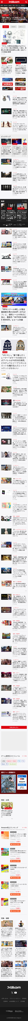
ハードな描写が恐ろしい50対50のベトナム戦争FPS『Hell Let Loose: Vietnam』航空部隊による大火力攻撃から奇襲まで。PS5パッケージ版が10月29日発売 (20, 177)
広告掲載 (22, 1001)
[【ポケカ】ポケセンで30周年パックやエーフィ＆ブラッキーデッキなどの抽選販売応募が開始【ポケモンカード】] (6, 244)
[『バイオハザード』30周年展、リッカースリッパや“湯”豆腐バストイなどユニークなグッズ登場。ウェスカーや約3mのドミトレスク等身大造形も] (6, 441)
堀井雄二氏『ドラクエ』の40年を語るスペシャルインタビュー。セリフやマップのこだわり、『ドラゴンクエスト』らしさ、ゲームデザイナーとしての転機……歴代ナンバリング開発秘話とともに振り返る (20, 932)
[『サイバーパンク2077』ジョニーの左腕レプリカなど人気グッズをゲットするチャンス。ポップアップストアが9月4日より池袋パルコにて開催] (6, 256)
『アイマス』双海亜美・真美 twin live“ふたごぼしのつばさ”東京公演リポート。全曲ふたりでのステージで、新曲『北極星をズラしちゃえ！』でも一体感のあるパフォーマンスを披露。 (20, 677)
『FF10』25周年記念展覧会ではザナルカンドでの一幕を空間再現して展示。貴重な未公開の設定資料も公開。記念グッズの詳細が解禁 (13, 49)
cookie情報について (14, 1001)
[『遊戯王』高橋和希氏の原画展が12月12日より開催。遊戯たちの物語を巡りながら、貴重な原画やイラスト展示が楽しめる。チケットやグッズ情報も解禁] (6, 557)
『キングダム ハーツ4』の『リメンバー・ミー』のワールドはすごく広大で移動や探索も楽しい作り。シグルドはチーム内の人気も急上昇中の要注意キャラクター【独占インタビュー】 (21, 952)
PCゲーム (18, 5)
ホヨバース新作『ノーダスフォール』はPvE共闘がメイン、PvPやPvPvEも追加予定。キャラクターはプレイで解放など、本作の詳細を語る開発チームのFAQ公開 (20, 418)
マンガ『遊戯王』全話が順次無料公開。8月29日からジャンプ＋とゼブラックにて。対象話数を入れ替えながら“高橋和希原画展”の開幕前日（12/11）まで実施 (20, 101)
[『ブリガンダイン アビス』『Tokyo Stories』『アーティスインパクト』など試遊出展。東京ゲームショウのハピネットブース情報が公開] (6, 544)
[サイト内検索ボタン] (26, 2)
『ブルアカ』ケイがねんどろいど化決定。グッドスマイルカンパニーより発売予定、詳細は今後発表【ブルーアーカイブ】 (20, 379)
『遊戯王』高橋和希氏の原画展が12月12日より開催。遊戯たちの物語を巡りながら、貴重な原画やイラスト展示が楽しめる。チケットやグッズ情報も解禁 (20, 560)
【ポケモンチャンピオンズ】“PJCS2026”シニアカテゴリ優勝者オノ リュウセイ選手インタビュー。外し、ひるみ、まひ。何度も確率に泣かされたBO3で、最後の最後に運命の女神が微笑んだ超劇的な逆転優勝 (20, 330)
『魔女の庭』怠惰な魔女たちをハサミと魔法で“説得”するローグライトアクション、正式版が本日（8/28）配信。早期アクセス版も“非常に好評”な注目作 (20, 114)
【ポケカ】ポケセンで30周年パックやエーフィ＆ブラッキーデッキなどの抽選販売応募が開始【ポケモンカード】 (20, 246)
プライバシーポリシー (15, 998)
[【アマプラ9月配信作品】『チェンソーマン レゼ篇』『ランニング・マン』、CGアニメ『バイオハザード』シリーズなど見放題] (6, 570)
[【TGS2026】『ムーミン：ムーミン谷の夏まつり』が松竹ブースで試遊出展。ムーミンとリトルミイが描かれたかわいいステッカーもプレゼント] (6, 269)
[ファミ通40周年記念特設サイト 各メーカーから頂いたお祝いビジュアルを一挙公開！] (6, 583)
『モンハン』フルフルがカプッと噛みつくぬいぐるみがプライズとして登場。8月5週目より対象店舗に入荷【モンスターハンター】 (6, 69)
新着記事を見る (14, 727)
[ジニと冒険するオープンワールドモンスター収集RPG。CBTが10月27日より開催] (6, 480)
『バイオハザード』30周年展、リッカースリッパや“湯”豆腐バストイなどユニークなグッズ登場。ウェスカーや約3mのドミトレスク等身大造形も (20, 444)
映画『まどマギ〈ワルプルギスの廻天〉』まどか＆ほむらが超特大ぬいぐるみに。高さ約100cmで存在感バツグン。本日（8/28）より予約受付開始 (20, 234)
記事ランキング (22, 26)
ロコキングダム (18, 478)
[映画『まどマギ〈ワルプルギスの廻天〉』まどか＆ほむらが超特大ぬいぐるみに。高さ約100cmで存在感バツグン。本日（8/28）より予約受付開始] (6, 231)
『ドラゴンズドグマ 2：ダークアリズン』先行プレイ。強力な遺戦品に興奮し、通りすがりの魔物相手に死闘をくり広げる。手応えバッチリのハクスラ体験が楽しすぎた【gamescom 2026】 (6, 150)
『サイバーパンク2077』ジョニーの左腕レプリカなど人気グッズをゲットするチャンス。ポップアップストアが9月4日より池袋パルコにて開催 (20, 258)
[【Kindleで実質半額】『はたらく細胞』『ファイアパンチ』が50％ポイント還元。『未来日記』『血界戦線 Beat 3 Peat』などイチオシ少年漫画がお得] (6, 623)
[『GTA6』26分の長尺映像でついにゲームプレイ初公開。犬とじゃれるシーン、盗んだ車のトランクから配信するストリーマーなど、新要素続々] (6, 649)
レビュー (4, 144)
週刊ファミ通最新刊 (8, 772)
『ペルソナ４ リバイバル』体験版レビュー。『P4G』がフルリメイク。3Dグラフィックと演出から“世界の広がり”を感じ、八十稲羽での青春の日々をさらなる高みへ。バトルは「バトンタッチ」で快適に (17, 150)
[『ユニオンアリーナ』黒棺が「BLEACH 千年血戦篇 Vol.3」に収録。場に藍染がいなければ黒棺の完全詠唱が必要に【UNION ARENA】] (6, 282)
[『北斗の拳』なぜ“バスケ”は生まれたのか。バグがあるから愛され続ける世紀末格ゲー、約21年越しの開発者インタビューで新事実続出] (14, 15)
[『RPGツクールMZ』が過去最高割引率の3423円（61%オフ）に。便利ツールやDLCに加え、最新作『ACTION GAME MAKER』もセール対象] (14, 299)
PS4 (23, 761)
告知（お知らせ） (16, 594)
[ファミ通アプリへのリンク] (9, 1011)
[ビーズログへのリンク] (19, 1011)
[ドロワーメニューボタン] (2, 2)
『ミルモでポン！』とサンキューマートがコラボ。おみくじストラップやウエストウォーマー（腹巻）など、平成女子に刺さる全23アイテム (20, 508)
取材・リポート (16, 672)
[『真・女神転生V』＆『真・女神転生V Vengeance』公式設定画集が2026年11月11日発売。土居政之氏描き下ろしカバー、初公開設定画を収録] (6, 597)
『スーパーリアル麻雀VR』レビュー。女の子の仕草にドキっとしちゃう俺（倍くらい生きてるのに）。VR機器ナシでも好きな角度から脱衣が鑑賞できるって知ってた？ (7, 932)
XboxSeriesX (13, 764)
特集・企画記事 (16, 516)
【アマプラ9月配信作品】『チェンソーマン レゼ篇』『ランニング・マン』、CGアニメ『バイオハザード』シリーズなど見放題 (20, 573)
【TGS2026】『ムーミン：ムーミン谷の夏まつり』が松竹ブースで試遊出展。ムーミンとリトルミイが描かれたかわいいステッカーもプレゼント (20, 271)
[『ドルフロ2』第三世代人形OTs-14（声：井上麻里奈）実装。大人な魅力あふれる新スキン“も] (6, 531)
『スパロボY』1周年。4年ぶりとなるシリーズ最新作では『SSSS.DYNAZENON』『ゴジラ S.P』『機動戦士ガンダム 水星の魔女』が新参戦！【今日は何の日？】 (20, 703)
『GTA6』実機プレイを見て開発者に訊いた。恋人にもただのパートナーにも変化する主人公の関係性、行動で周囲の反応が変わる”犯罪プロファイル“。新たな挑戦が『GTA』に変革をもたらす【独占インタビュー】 (20, 664)
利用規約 (24, 998)
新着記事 (13, 26)
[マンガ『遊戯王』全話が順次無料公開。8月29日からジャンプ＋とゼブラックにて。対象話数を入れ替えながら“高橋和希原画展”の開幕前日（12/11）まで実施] (6, 98)
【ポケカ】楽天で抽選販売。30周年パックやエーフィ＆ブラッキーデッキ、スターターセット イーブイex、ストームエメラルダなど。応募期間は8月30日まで (7, 952)
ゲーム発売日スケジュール (10, 756)
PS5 (14, 5)
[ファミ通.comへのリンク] (14, 2)
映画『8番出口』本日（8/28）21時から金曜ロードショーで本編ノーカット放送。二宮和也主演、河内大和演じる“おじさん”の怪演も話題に (20, 457)
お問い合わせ (5, 998)
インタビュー (5, 15)
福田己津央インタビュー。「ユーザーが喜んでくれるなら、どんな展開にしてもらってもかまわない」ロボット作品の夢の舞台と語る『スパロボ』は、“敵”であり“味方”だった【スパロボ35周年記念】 (20, 972)
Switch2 (6, 5)
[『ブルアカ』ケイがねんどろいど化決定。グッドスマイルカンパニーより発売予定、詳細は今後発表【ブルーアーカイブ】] (6, 376)
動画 (2, 201)
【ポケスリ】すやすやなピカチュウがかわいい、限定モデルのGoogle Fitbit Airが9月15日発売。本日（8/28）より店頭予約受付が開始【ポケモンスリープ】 (20, 431)
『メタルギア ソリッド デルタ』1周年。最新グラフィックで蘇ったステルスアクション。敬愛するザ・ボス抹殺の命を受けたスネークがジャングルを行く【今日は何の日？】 (20, 690)
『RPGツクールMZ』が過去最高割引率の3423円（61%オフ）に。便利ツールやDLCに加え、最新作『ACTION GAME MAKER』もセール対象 (13, 314)
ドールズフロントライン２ (20, 529)
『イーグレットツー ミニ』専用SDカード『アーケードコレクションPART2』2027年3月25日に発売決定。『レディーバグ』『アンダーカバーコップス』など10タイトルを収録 (20, 716)
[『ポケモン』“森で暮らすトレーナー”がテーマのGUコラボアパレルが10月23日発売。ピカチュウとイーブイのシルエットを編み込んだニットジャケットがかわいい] (14, 345)
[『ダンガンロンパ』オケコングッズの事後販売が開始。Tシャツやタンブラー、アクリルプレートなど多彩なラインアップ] (6, 492)
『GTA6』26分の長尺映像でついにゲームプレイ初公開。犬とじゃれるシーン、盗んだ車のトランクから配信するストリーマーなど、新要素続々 (20, 651)
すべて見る (24, 201)
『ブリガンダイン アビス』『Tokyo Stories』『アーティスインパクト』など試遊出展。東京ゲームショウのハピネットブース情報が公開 (20, 547)
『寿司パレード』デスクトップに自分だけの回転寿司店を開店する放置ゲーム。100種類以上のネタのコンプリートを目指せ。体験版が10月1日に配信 (21, 69)
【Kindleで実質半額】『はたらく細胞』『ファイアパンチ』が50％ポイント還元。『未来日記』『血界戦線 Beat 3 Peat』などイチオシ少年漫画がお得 (20, 625)
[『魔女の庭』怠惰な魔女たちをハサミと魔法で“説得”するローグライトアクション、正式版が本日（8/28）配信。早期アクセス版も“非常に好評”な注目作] (6, 111)
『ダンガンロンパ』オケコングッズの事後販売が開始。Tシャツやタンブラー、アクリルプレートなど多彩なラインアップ (20, 495)
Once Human (17, 400)
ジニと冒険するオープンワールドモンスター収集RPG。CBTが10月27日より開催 (20, 482)
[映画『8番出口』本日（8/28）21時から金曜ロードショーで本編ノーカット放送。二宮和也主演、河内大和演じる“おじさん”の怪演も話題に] (6, 454)
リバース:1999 (8, 808)
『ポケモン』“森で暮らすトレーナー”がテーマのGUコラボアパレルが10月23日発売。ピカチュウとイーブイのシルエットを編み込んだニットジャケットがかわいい (13, 361)
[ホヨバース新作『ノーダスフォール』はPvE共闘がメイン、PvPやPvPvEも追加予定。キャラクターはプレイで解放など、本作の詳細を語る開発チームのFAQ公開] (6, 415)
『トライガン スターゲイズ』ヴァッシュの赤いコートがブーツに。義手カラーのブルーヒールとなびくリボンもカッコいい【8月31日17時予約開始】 (20, 127)
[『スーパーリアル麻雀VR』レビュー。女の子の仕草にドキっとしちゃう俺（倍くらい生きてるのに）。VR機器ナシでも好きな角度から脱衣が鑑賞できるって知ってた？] (7, 923)
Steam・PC (5, 764)
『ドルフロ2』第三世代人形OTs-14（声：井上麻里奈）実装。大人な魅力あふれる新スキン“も (20, 534)
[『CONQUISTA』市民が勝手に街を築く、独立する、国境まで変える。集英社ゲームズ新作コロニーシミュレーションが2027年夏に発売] (6, 389)
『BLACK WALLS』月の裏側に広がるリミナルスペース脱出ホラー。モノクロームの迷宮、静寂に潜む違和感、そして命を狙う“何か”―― (20, 190)
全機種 (3, 761)
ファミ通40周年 (18, 581)
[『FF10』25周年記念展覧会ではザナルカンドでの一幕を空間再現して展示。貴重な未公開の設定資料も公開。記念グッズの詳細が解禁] (14, 36)
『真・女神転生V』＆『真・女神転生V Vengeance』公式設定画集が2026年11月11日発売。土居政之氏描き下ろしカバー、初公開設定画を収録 (20, 599)
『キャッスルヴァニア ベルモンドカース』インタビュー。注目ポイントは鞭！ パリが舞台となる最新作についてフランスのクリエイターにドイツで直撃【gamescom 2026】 (20, 612)
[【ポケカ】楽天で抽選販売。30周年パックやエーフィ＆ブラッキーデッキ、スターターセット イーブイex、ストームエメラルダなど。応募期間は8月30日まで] (7, 943)
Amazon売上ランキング (9, 827)
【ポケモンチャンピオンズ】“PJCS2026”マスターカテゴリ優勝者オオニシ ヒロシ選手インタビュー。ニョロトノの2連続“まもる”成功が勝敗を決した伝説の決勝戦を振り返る (20, 164)
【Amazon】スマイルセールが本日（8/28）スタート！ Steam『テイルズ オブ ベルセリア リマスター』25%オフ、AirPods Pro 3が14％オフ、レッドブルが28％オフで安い (20, 521)
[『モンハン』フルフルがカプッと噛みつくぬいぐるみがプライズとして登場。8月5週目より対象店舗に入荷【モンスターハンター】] (7, 60)
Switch (10, 5)
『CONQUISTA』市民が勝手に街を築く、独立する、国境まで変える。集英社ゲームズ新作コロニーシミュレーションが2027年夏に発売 (20, 392)
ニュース (4, 43)
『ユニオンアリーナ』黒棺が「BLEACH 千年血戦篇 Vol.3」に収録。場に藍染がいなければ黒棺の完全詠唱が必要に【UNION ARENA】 (20, 284)
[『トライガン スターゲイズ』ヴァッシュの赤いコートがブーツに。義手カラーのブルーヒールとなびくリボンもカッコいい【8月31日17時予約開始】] (6, 124)
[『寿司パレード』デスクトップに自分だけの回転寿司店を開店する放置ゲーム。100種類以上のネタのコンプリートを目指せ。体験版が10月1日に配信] (21, 60)
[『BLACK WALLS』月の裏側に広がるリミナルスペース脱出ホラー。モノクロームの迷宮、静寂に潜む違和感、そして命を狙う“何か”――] (6, 187)
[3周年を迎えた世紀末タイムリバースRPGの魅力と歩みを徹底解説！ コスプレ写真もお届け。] (7, 805)
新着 (2, 5)
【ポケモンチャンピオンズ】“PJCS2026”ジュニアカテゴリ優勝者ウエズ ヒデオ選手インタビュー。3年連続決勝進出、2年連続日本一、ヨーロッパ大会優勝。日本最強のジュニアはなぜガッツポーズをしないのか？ (20, 470)
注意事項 (5, 1001)
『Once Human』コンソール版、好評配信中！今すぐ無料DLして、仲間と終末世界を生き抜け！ (20, 405)
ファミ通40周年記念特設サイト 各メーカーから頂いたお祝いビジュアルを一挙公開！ (20, 586)
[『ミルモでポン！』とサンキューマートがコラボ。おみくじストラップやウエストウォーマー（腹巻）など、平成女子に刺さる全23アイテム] (6, 505)
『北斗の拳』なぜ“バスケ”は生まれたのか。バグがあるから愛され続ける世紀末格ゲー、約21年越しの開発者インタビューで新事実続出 (13, 18)
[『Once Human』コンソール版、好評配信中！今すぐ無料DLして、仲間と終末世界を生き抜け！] (6, 402)
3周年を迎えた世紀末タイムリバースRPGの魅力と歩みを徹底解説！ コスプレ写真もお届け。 (7, 813)
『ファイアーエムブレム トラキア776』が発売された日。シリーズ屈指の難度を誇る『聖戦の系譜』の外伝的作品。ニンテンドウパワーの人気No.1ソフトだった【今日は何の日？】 (20, 638)
